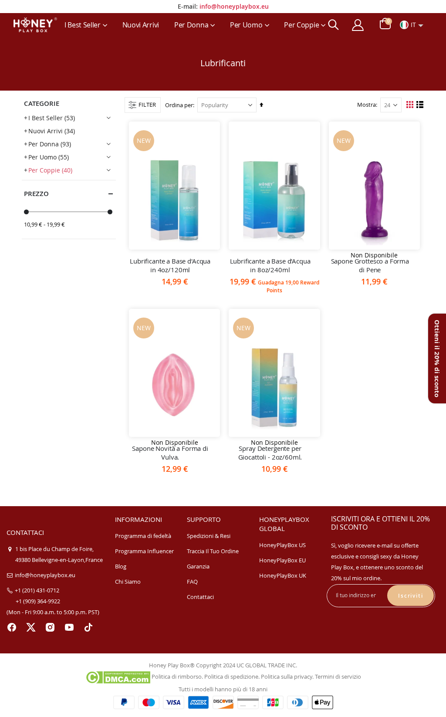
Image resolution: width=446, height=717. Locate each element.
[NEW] (174, 199)
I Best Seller (51, 118)
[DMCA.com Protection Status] (117, 676)
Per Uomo (48, 157)
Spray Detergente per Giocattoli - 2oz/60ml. (270, 452)
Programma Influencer (144, 551)
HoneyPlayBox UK (282, 575)
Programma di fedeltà (143, 536)
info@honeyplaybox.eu (234, 6)
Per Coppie (50, 170)
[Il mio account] (357, 25)
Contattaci (200, 597)
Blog (120, 566)
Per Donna (49, 144)
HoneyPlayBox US (282, 545)
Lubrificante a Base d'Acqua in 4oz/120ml (170, 265)
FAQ (192, 581)
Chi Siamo (128, 581)
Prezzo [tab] (36, 193)
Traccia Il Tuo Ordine (213, 551)
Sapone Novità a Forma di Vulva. (170, 452)
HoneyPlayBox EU (282, 560)
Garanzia (198, 566)
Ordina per (179, 105)
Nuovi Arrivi (51, 131)
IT (413, 24)
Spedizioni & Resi (208, 536)
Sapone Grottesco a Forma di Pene (370, 265)
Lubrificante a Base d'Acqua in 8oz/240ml (270, 265)
